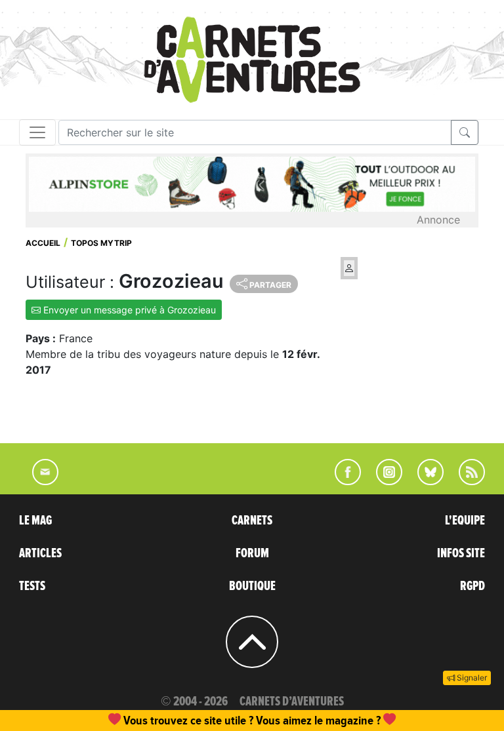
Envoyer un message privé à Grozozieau (128, 309)
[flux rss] (465, 481)
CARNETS (252, 520)
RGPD (472, 586)
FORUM (252, 553)
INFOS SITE (461, 553)
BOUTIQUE (252, 586)
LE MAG (35, 520)
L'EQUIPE (465, 520)
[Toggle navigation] (37, 132)
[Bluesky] (424, 481)
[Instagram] (383, 481)
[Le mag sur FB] (342, 481)
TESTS (32, 586)
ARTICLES (40, 553)
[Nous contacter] (38, 481)
